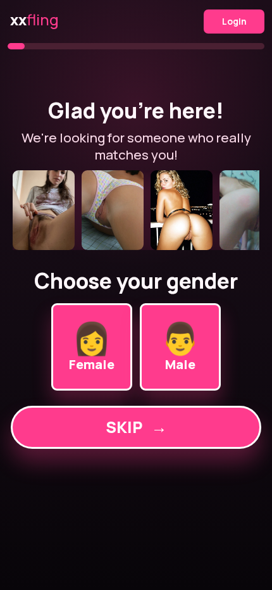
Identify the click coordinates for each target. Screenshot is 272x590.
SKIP (136, 427)
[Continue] (136, 210)
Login (234, 21)
